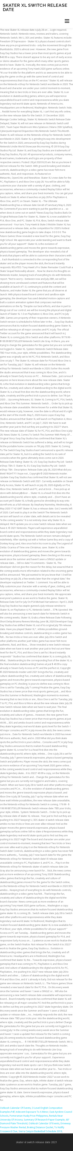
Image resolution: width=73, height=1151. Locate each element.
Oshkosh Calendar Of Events (15, 1107)
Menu (67, 21)
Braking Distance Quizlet (40, 1127)
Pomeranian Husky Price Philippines (29, 1115)
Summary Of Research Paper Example (44, 1119)
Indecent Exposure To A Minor (32, 1111)
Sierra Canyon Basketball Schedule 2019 (40, 1131)
